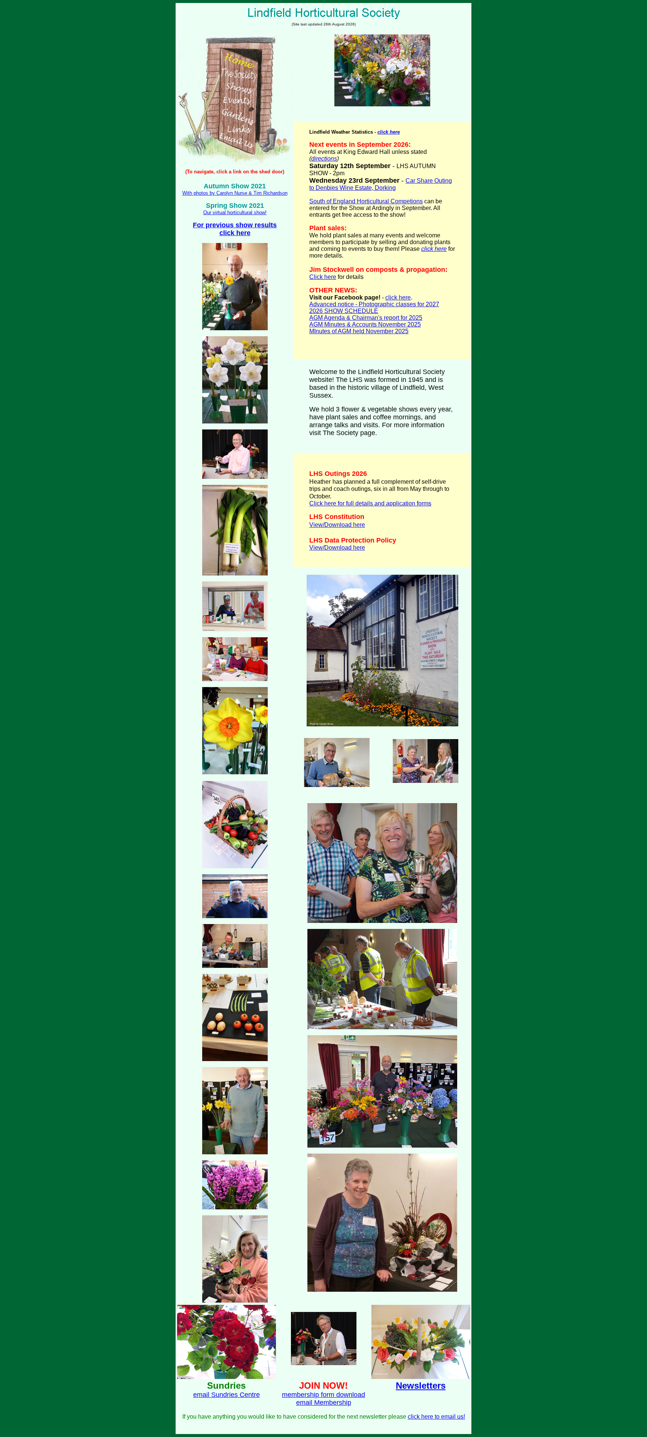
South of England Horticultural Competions (366, 201)
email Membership (323, 1402)
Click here (322, 277)
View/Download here (337, 525)
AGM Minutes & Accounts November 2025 (365, 324)
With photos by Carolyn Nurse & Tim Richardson (235, 193)
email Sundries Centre (226, 1394)
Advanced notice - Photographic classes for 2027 (374, 304)
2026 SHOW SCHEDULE (343, 311)
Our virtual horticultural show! (235, 212)
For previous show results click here (235, 229)
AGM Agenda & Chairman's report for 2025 (365, 318)
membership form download (323, 1394)
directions (324, 158)
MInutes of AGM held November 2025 (358, 331)
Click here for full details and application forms (370, 503)
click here (398, 297)
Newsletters (421, 1385)
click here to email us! (436, 1416)
